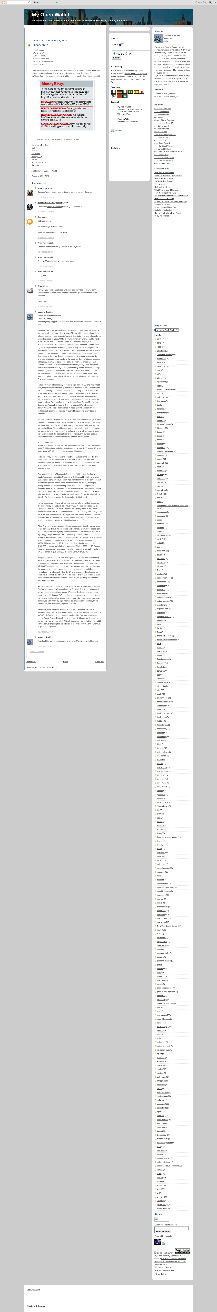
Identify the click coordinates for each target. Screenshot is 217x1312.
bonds (159, 432)
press (159, 984)
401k (159, 347)
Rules (159, 1061)
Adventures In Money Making (51, 203)
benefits (160, 420)
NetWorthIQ (36, 154)
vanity (159, 1174)
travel (159, 1154)
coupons (160, 528)
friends (160, 667)
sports (159, 1112)
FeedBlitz (168, 1236)
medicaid (160, 856)
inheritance (161, 756)
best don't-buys (163, 424)
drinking (160, 574)
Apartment (161, 382)
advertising (161, 358)
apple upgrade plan (165, 389)
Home (65, 661)
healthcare (161, 717)
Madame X (42, 312)
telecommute (162, 1139)
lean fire (160, 825)
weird (159, 1189)
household (161, 737)
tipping (159, 1147)
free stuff (160, 663)
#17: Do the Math (161, 155)
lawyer (160, 822)
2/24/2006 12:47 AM (46, 238)
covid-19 (160, 531)
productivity (162, 999)
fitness (160, 647)
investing (160, 779)
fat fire (159, 628)
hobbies (160, 721)
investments (162, 787)
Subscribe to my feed (171, 35)
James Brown (163, 806)
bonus (159, 436)
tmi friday (161, 1150)
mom (159, 876)
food (159, 655)
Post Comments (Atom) (47, 667)
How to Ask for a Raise (163, 178)
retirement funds (164, 1046)
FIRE (159, 644)
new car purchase (164, 918)
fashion (160, 624)
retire (159, 1038)
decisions (161, 551)
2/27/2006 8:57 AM (45, 632)
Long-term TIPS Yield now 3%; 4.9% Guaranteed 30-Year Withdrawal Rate (130, 111)
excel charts (162, 605)
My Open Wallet (50, 14)
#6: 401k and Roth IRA (163, 123)
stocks (160, 1123)
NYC (159, 934)
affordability (161, 362)
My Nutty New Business (164, 181)
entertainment (162, 593)
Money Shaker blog (55, 207)
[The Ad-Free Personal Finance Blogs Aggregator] (119, 130)
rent (158, 1034)
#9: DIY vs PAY (160, 132)
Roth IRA (161, 1058)
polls (159, 972)
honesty (160, 733)
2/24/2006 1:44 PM (45, 281)
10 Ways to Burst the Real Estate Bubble (171, 196)
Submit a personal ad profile (136, 74)
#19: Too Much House (163, 160)
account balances (164, 355)
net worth (161, 914)
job (158, 810)
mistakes (161, 872)
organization (162, 942)
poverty (160, 976)
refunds (160, 1023)
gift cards (161, 686)
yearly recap (162, 1204)
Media (165, 41)
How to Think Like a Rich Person (167, 213)
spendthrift (161, 1108)
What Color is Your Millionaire (166, 190)
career (160, 459)
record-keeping (163, 1019)
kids (159, 818)
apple (159, 386)
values (160, 1170)
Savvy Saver (37, 165)
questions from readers (166, 1003)
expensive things (164, 617)
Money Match (162, 883)
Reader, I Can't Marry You (165, 207)
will (158, 1193)
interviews (161, 775)
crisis (159, 539)
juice (159, 814)
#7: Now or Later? (161, 126)
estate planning (163, 601)
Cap (39, 217)
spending (161, 1104)
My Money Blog (124, 107)
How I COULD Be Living (164, 199)
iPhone (160, 791)
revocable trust (163, 1050)
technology (161, 1135)
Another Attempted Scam (127, 122)
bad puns (161, 401)
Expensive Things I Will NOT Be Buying (170, 201)
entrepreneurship (164, 597)
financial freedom (164, 636)
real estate (161, 1015)
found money (162, 659)
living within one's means (167, 837)
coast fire (161, 490)
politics (160, 969)
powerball (161, 980)
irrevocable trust (164, 802)
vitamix (160, 1177)
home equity (162, 729)
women (160, 1197)
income (160, 748)
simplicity (161, 1085)
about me (161, 351)
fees (159, 632)
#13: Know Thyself (162, 143)
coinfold (160, 498)
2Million (34, 151)
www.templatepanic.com (164, 1270)
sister (159, 1089)
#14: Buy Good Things (163, 146)
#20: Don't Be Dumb (162, 163)
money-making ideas (165, 887)
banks (159, 405)
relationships (162, 1027)
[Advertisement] (66, 33)
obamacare (161, 938)
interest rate (162, 767)
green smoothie (163, 702)
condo (159, 520)
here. (96, 641)
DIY (158, 570)
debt (159, 543)
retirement (161, 1042)
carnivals (161, 463)
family (159, 620)
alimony (160, 378)
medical (160, 860)
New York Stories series (164, 173)
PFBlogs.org (37, 156)
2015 (159, 339)
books (159, 440)
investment (161, 783)
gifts (159, 690)
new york (161, 922)
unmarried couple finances (168, 1166)
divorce (160, 566)
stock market (162, 1119)
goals (159, 694)
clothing (160, 486)
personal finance (164, 961)
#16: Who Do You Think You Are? (168, 152)
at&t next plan (162, 397)
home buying (162, 725)
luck (159, 845)
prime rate (161, 996)
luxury (159, 849)
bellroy (160, 417)
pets (159, 965)
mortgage (161, 895)
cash (159, 467)
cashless (161, 471)
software (160, 1100)
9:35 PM (43, 176)
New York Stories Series (167, 926)
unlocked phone (163, 1162)
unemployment (163, 1158)
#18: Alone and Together (164, 158)
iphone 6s (161, 798)
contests (160, 524)
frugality (160, 671)
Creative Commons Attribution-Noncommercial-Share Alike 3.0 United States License (170, 1261)
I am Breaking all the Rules (165, 193)
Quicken (160, 1007)
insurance (161, 760)
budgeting (161, 448)
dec (158, 547)
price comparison (164, 988)
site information (163, 1092)
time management (164, 1143)
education (161, 589)
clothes (160, 482)
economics (161, 582)
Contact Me (167, 38)
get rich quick (162, 682)
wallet (159, 1181)
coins (159, 502)
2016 (159, 343)
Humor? (40, 44)
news (159, 930)
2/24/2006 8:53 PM (45, 307)
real (158, 1011)
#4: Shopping (159, 117)
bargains (160, 409)
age (158, 370)
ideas (159, 744)
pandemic (161, 949)
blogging (160, 428)
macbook (161, 852)
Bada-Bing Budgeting (163, 210)
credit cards (162, 535)
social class (162, 1096)
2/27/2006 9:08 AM (45, 646)
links (159, 833)
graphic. (97, 76)
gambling (160, 678)
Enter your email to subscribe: (166, 1225)
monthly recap (163, 891)
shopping (161, 1081)
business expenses (165, 451)
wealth (159, 1185)
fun (158, 674)
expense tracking (164, 609)
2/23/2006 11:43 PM (46, 212)
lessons (160, 829)
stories (160, 1127)
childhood (161, 478)
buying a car (162, 455)
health (159, 709)
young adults (162, 1208)
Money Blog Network (40, 162)
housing (160, 740)
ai (158, 374)
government (162, 698)
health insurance (164, 713)
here (188, 70)
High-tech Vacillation (162, 187)
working (160, 1201)
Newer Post (31, 661)
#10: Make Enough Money (165, 135)
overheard (161, 945)
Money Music (159, 184)
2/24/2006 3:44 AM (45, 252)
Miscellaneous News (162, 204)
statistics (160, 1116)
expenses (161, 613)
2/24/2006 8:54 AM (45, 266)
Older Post (99, 661)
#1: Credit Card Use (162, 109)
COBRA (160, 494)
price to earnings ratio (166, 992)
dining (159, 555)
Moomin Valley (123, 119)
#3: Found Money (161, 114)
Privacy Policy (160, 1274)
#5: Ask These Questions (164, 120)
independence (163, 752)
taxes (159, 1131)
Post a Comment (37, 652)
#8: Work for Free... (162, 129)
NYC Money (37, 148)
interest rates (162, 771)
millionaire (161, 864)
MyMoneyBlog (37, 76)
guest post (161, 705)
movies (160, 899)
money (160, 880)
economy (161, 586)
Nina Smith (42, 188)
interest (160, 764)
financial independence (166, 640)
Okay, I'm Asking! (161, 216)
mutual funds (162, 907)
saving (160, 1069)
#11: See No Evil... (161, 137)
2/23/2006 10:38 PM (46, 197)
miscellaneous (163, 868)
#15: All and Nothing (162, 149)
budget (160, 444)
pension (160, 957)
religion (160, 1030)
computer (161, 516)
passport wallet (163, 953)
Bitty (40, 286)
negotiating (161, 911)
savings (160, 1073)
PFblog (34, 159)
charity (160, 475)
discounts (161, 559)
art (158, 393)
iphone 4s (161, 794)
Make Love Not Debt (40, 145)
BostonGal (57, 70)
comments (161, 512)
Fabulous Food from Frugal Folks (168, 175)
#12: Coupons (160, 140)
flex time (160, 651)
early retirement (163, 578)
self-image (161, 1077)
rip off (159, 1054)
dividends (161, 562)
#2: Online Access (161, 112)
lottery (159, 841)
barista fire (161, 413)
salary (159, 1065)
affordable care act (165, 366)
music (159, 903)
